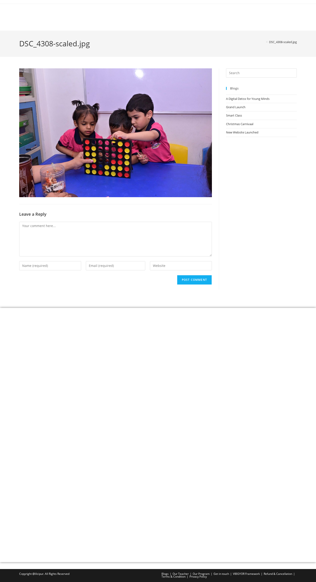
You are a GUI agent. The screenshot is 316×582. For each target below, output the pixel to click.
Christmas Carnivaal (239, 124)
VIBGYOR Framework (246, 574)
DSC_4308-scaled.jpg (283, 42)
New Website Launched (242, 132)
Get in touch (221, 574)
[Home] (263, 42)
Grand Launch (235, 107)
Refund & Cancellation (278, 574)
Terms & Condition (173, 577)
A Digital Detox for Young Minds (248, 99)
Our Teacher (181, 574)
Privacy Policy (198, 577)
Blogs (165, 574)
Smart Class (234, 115)
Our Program (201, 574)
